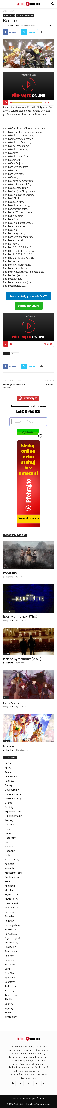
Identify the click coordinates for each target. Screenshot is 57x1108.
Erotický (9, 807)
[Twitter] (28, 1083)
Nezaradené (29, 15)
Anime (12, 15)
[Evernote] (13, 1083)
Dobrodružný (12, 789)
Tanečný (9, 990)
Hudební (9, 846)
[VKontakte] (36, 1083)
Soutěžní (9, 973)
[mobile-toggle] (5, 4)
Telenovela (11, 995)
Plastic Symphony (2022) (22, 659)
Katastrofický (12, 859)
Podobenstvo (12, 907)
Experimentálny (13, 815)
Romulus (10, 573)
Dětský (8, 785)
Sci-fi (7, 968)
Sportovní (10, 977)
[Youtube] (44, 1083)
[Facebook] (21, 1083)
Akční (12, 11)
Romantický (11, 960)
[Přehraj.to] (28, 89)
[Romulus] (28, 555)
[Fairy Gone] (28, 684)
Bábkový (9, 781)
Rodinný (9, 955)
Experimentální (13, 811)
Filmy (7, 829)
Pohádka (9, 916)
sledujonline (13, 25)
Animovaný (11, 776)
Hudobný (10, 850)
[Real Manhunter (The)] (28, 598)
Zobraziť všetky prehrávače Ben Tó (28, 296)
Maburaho (11, 746)
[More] (42, 32)
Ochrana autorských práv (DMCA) (28, 1098)
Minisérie (10, 885)
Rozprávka (10, 964)
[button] (53, 4)
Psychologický (12, 938)
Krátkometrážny (14, 877)
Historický (10, 837)
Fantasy (9, 820)
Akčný (8, 767)
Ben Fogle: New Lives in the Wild (14, 386)
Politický (9, 920)
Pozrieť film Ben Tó (28, 306)
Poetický (9, 912)
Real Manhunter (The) (20, 616)
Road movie (11, 951)
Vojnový (9, 1008)
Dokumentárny (13, 798)
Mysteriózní (11, 894)
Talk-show (10, 986)
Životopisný (11, 1016)
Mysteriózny (11, 898)
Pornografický (12, 925)
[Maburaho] (28, 728)
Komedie (20, 15)
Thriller (9, 999)
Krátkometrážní (13, 872)
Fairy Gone (11, 703)
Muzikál (9, 890)
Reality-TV (10, 947)
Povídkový (10, 929)
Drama (6, 654)
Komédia (9, 864)
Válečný (9, 1003)
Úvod (5, 11)
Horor (8, 842)
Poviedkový (11, 933)
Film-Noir (10, 824)
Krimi (7, 881)
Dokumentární (9, 611)
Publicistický (11, 942)
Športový (10, 981)
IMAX (7, 855)
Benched (50, 384)
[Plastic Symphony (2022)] (28, 641)
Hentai (8, 833)
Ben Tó (15, 354)
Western (9, 1012)
